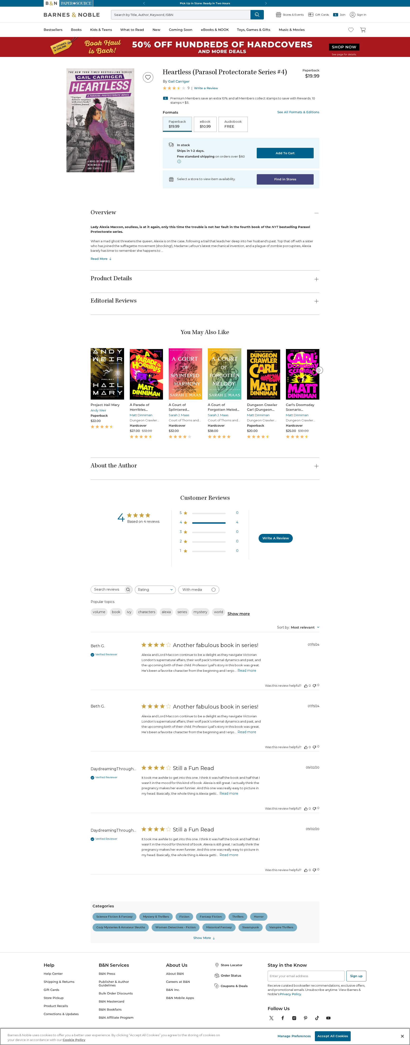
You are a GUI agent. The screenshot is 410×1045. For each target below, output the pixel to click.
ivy (129, 612)
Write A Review (275, 538)
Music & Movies (292, 30)
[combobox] (155, 590)
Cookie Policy (74, 1040)
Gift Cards (51, 990)
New (156, 30)
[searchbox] (107, 589)
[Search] (257, 14)
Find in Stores (285, 179)
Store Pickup (54, 998)
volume (99, 612)
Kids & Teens (101, 30)
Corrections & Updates (61, 1014)
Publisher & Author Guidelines (114, 983)
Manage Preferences (294, 1036)
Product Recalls (56, 1006)
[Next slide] (319, 370)
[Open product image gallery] (100, 120)
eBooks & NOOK (215, 30)
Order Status (231, 975)
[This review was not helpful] (314, 685)
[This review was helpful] (306, 685)
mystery (200, 612)
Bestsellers (53, 30)
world (218, 612)
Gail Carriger (179, 81)
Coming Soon (180, 30)
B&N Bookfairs (110, 1009)
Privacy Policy (290, 994)
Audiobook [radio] (233, 124)
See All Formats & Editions (298, 112)
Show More (202, 938)
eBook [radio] (205, 124)
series (182, 612)
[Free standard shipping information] (179, 161)
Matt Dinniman (141, 415)
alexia (166, 612)
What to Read (132, 30)
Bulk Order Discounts (116, 993)
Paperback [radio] (177, 124)
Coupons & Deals (234, 986)
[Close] (402, 1036)
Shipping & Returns (59, 982)
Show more (239, 613)
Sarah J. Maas (179, 415)
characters (146, 612)
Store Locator (231, 965)
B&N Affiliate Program (116, 1017)
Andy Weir (98, 410)
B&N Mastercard (111, 1001)
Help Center (53, 973)
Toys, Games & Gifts (253, 30)
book (116, 612)
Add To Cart (285, 153)
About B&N (175, 973)
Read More (99, 259)
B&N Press (107, 973)
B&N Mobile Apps (180, 998)
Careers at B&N (178, 982)
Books (76, 30)
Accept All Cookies (332, 1036)
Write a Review (206, 88)
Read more (247, 670)
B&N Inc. (173, 990)
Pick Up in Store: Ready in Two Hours (205, 3)
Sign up (356, 976)
